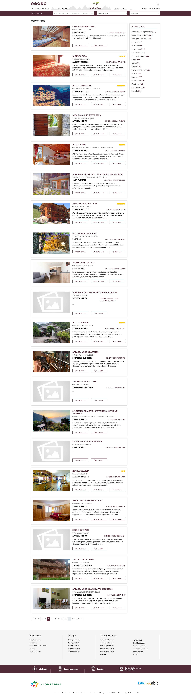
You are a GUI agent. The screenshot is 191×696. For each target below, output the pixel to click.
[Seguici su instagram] (42, 3)
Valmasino (137, 46)
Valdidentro (138, 80)
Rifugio (135, 655)
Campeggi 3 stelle (107, 651)
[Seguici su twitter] (35, 3)
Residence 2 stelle (107, 640)
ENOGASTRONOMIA (151, 8)
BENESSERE (120, 8)
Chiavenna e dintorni (142, 35)
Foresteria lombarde (140, 649)
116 (78, 619)
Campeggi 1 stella (107, 646)
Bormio (136, 74)
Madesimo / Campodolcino (144, 32)
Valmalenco (138, 49)
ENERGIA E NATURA (40, 8)
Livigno (137, 77)
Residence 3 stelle (107, 643)
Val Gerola (137, 42)
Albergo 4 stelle (74, 649)
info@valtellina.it (128, 693)
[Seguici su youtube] (38, 3)
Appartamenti (138, 652)
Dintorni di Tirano (141, 70)
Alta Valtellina (35, 651)
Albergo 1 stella (73, 640)
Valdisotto (138, 84)
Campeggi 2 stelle (107, 649)
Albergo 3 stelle (73, 646)
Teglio (136, 60)
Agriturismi (137, 640)
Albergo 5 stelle (73, 651)
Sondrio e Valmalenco (38, 646)
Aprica (136, 63)
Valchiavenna (35, 640)
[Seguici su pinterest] (45, 3)
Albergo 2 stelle (73, 643)
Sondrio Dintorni (140, 56)
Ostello (103, 654)
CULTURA (62, 8)
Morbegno (33, 643)
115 (73, 619)
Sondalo (136, 91)
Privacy (140, 693)
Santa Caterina (139, 87)
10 (65, 619)
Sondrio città (138, 53)
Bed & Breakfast (139, 643)
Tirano (136, 67)
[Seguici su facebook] (32, 3)
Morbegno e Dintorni (142, 39)
